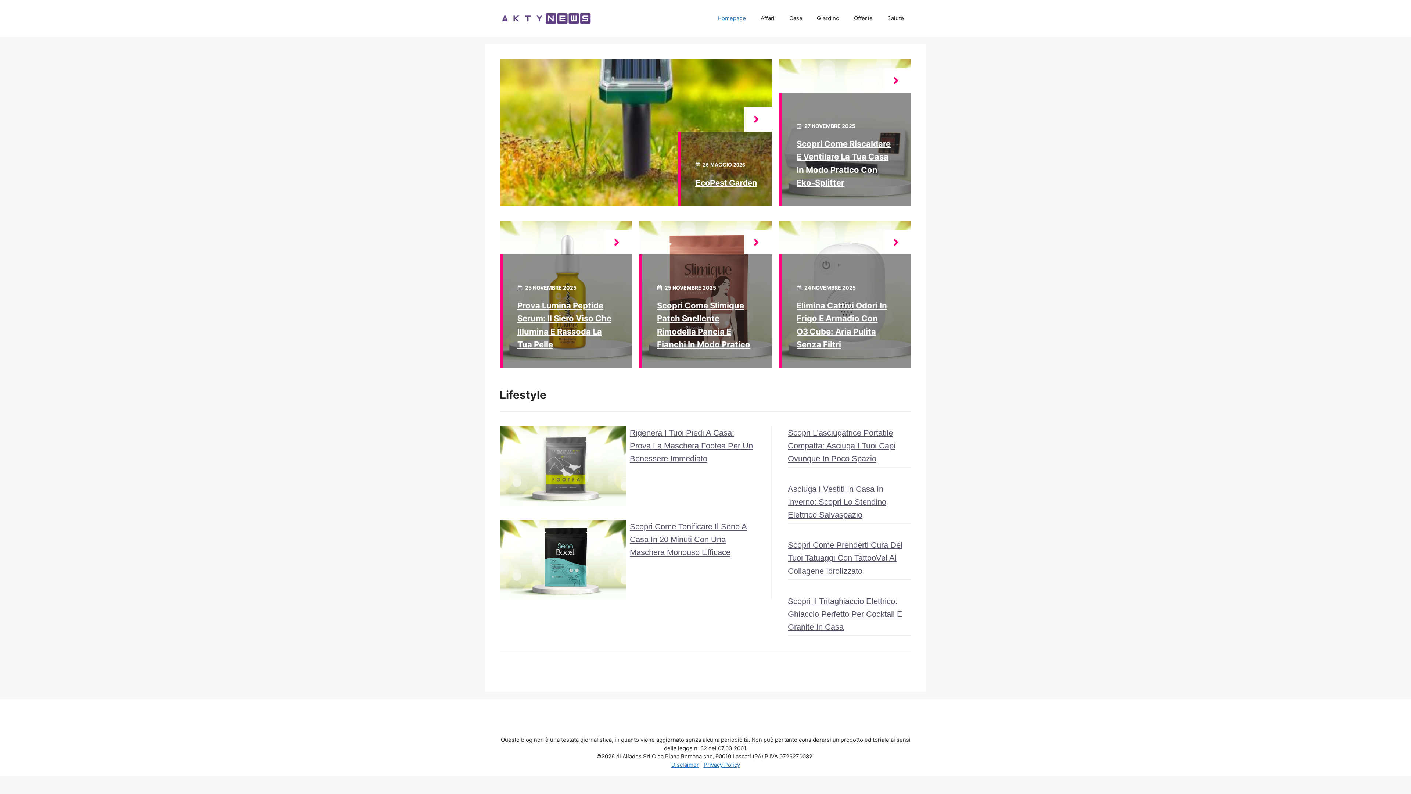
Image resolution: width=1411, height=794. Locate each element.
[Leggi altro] (758, 119)
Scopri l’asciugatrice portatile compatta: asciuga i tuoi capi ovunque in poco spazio (841, 445)
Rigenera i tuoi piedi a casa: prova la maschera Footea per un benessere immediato (691, 445)
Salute (895, 18)
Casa (795, 18)
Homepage (732, 18)
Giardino (828, 18)
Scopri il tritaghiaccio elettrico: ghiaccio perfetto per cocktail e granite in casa (845, 614)
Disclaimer (685, 764)
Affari (768, 18)
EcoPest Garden (726, 182)
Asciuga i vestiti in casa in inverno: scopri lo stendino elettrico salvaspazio (837, 501)
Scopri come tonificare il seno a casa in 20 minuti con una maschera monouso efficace (688, 539)
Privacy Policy (722, 764)
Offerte (863, 18)
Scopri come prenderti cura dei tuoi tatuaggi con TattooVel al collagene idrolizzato (845, 557)
